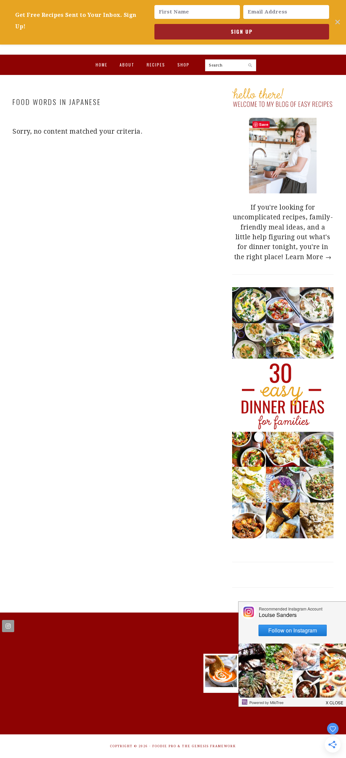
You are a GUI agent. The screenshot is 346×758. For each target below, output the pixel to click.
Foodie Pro (164, 746)
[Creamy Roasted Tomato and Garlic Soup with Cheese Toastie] (221, 685)
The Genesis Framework (209, 746)
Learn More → (308, 257)
